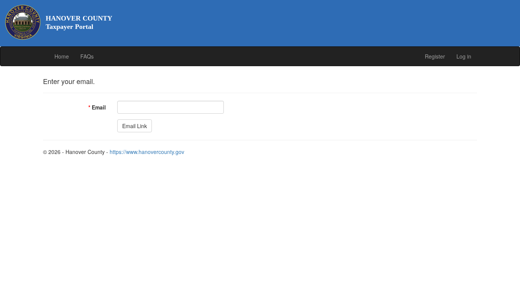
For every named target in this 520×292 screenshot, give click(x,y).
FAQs (87, 56)
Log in (463, 56)
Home (61, 56)
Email (97, 107)
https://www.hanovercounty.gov (147, 152)
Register (435, 56)
